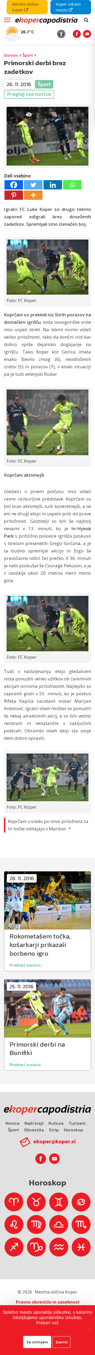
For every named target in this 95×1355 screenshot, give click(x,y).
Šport (27, 55)
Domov (11, 55)
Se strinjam (37, 1342)
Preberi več (47, 1322)
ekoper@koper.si (54, 1141)
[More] (33, 195)
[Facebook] (13, 184)
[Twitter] (33, 184)
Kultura (56, 1123)
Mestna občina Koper (25, 6)
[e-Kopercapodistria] (46, 20)
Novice (13, 1123)
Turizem (77, 1123)
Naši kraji (34, 1123)
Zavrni (61, 1342)
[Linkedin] (53, 184)
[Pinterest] (13, 195)
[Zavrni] (88, 1330)
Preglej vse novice (29, 94)
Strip (54, 1129)
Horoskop (73, 1129)
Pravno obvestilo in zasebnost (47, 1302)
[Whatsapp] (72, 184)
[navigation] (47, 22)
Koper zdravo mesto (68, 6)
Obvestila (34, 1129)
